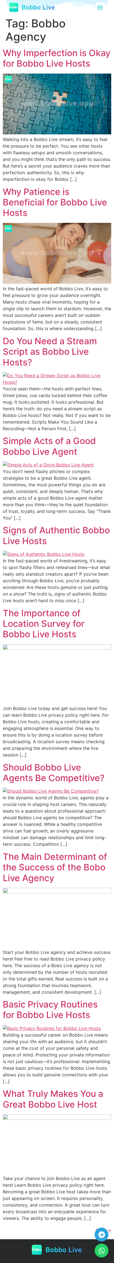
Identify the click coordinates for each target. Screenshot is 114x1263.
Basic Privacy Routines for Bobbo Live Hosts (50, 1009)
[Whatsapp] (101, 1250)
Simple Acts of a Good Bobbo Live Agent (49, 446)
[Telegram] (101, 1234)
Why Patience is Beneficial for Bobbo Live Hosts (55, 202)
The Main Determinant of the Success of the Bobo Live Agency (55, 867)
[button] (100, 7)
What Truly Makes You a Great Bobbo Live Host (53, 1099)
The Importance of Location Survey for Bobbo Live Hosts (43, 624)
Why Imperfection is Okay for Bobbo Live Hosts (56, 58)
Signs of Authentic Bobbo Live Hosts (56, 535)
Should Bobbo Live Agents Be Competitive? (54, 772)
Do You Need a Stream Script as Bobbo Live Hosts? (50, 352)
